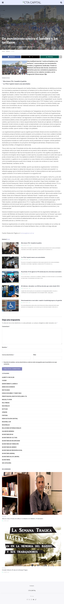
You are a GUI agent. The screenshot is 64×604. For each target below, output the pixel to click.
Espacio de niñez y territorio (11, 393)
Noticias (32, 46)
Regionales (6, 425)
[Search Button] (61, 2)
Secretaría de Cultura (9, 437)
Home (3, 51)
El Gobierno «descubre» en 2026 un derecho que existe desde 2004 (40, 286)
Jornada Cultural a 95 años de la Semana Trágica (15, 570)
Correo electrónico (8, 355)
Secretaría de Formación (10, 444)
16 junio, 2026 (25, 288)
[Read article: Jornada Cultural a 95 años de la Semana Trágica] (32, 544)
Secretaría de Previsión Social (12, 450)
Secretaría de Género (9, 447)
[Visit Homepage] (32, 2)
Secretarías (6, 459)
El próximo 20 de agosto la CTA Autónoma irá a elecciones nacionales (41, 271)
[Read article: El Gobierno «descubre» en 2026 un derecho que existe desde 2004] (10, 291)
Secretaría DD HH (7, 434)
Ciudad (14, 46)
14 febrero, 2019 (6, 46)
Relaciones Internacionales (11, 428)
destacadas (19, 46)
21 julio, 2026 (25, 273)
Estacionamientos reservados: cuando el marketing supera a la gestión (41, 300)
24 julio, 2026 (25, 259)
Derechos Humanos (8, 387)
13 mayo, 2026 (25, 302)
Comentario (6, 326)
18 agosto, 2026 (25, 245)
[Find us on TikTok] (35, 600)
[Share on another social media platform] (60, 57)
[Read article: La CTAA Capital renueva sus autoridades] (10, 262)
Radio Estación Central (10, 418)
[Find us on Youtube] (33, 600)
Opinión (4, 412)
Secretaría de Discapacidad (11, 440)
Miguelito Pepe (7, 399)
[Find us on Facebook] (27, 600)
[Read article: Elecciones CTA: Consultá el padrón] (10, 248)
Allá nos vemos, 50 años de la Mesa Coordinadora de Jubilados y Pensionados (22, 518)
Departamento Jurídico (10, 383)
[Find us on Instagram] (31, 600)
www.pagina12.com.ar (27, 233)
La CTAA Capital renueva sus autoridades (16, 84)
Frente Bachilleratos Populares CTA (14, 396)
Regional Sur (6, 421)
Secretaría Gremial (8, 453)
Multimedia (5, 402)
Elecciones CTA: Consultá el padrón (14, 81)
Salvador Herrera (8, 431)
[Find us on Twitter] (29, 600)
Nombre (5, 347)
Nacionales (26, 46)
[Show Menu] (3, 2)
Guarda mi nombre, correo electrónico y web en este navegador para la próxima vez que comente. (30, 363)
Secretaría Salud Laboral (10, 456)
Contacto (32, 585)
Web (34, 354)
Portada (5, 415)
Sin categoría (6, 463)
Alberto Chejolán (8, 377)
